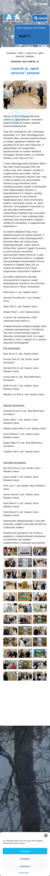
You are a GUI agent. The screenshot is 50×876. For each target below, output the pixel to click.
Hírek (20, 53)
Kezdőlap (11, 53)
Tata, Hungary (32, 36)
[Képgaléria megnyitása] (10, 551)
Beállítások (25, 866)
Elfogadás (25, 851)
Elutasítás (25, 858)
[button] (45, 835)
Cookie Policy (24, 872)
